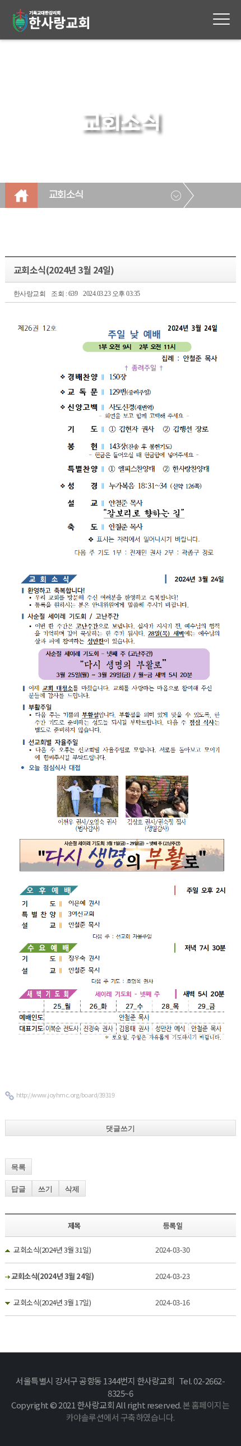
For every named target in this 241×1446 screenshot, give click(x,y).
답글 (18, 1189)
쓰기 (45, 1189)
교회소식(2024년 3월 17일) (52, 1302)
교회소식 (66, 195)
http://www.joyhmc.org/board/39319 (65, 1094)
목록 (18, 1167)
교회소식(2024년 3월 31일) (52, 1249)
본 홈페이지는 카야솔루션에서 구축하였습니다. (148, 1411)
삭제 (72, 1189)
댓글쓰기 (120, 1128)
